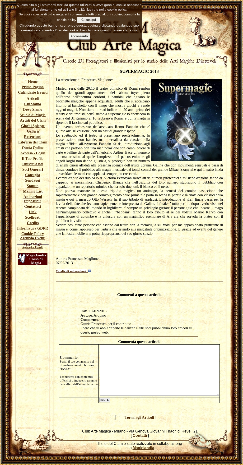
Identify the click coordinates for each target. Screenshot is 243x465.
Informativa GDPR (32, 228)
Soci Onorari (32, 169)
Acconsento (79, 36)
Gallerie (33, 131)
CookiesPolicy (32, 234)
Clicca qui (88, 20)
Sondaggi (32, 180)
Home (32, 81)
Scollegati (32, 217)
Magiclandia (143, 448)
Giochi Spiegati (33, 126)
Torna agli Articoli (139, 417)
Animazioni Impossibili (32, 199)
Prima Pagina (33, 87)
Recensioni (32, 137)
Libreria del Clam (32, 142)
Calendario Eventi (32, 92)
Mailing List (32, 191)
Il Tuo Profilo (32, 159)
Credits (33, 223)
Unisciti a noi (32, 164)
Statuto (32, 186)
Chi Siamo (32, 104)
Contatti (140, 435)
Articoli (33, 99)
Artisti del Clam (33, 120)
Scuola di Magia (33, 115)
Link (33, 212)
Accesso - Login (32, 153)
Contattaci (32, 206)
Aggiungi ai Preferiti (32, 247)
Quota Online (32, 148)
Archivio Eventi (32, 238)
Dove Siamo (32, 109)
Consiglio (32, 175)
